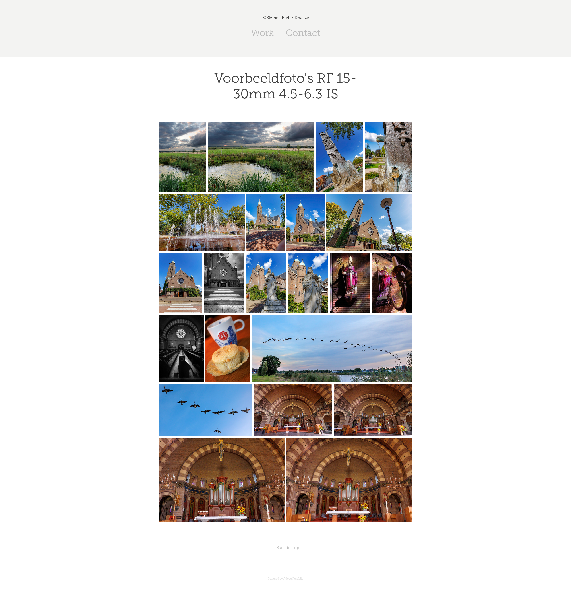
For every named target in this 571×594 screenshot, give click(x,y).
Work (262, 33)
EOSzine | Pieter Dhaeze (285, 17)
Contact (303, 33)
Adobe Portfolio (293, 578)
